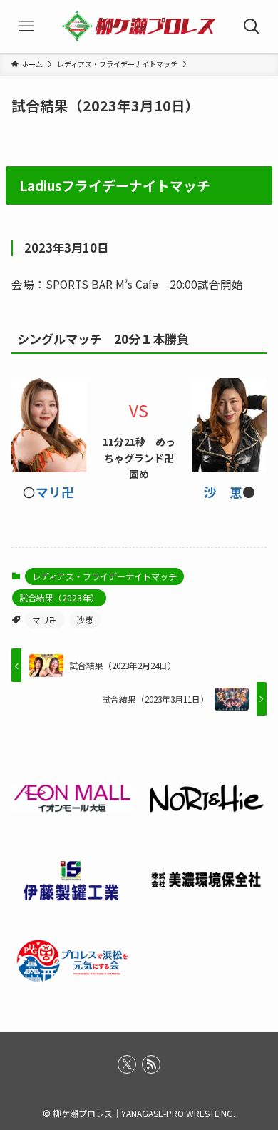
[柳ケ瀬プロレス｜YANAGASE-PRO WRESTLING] (139, 26)
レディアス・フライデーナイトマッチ (104, 576)
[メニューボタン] (26, 26)
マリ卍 (55, 492)
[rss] (151, 1064)
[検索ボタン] (251, 26)
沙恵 (84, 620)
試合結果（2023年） (59, 597)
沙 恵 (223, 492)
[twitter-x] (127, 1064)
